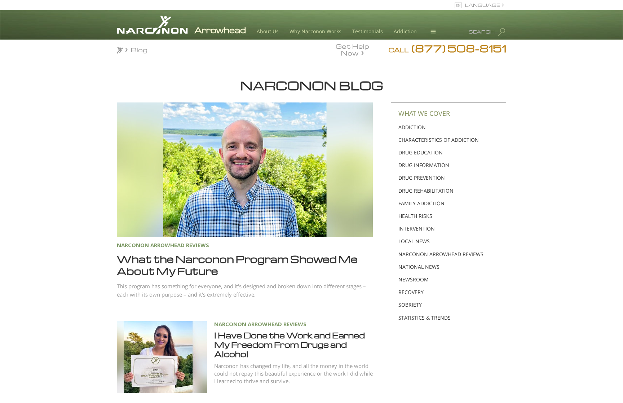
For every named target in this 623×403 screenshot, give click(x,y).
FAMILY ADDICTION (421, 203)
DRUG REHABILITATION (426, 190)
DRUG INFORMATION (423, 165)
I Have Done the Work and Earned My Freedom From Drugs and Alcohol (289, 344)
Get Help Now (352, 49)
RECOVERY (411, 292)
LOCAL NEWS (414, 241)
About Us (268, 31)
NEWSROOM (413, 279)
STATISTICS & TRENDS (424, 317)
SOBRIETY (410, 304)
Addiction (405, 31)
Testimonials (367, 31)
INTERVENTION (416, 228)
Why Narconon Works (315, 31)
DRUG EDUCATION (420, 152)
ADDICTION (412, 127)
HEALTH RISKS (415, 216)
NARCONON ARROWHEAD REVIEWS (260, 324)
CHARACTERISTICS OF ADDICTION (438, 139)
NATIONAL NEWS (418, 266)
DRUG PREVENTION (421, 177)
